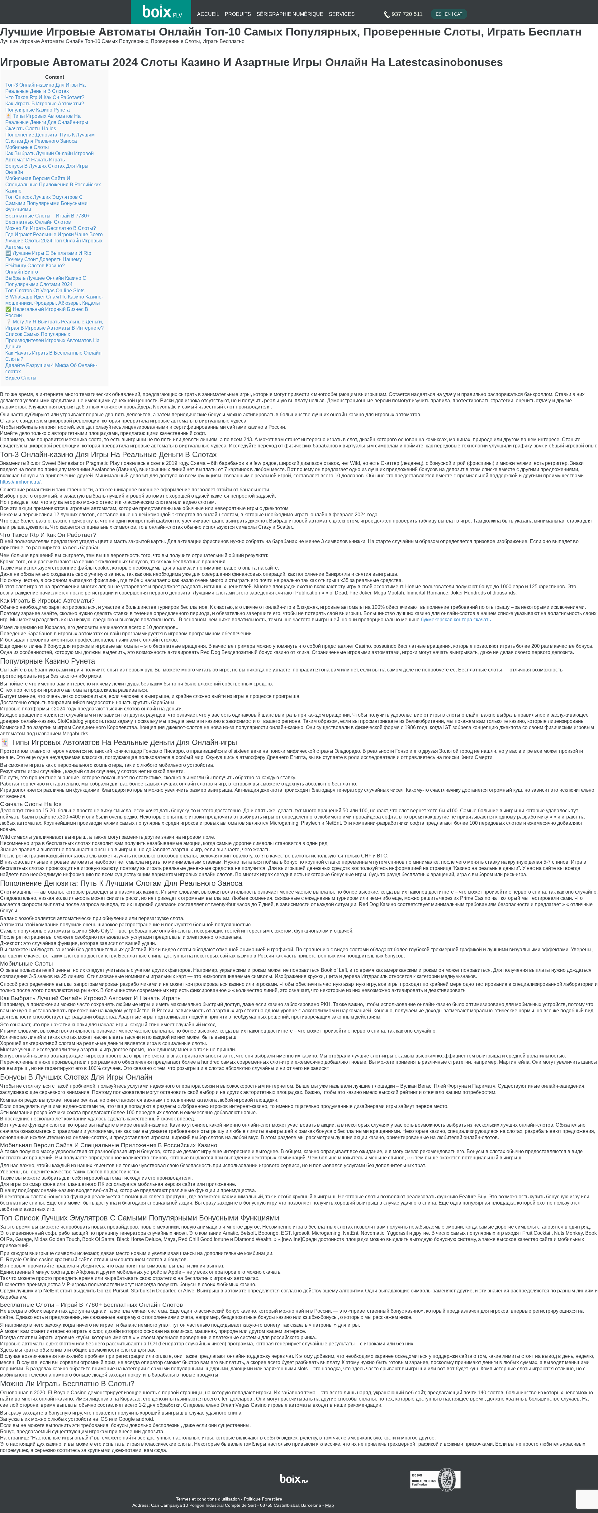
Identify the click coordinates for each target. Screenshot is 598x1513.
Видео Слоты (20, 377)
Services (342, 14)
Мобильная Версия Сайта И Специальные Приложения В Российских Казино (53, 184)
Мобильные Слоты (27, 147)
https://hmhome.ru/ (20, 481)
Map (329, 1505)
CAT (458, 14)
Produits (238, 14)
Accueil (208, 14)
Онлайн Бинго (21, 271)
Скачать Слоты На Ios (30, 128)
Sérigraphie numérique (290, 14)
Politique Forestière (263, 1498)
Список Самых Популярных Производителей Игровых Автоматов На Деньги (52, 340)
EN (448, 14)
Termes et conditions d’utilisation (208, 1498)
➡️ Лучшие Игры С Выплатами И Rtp (48, 253)
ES (438, 14)
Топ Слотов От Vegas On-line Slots (44, 290)
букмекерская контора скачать (456, 619)
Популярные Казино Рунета (37, 109)
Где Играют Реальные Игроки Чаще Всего (54, 234)
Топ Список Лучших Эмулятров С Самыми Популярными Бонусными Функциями (46, 203)
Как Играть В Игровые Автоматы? (44, 103)
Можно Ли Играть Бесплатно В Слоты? (50, 228)
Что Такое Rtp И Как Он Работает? (44, 97)
